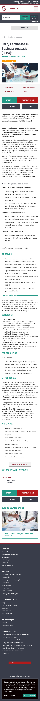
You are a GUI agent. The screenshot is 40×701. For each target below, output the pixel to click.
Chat (31, 106)
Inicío (4, 37)
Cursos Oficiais (7, 591)
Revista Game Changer (9, 605)
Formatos (5, 563)
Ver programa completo (19, 464)
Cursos (25, 17)
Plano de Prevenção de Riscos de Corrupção (17, 645)
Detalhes (24, 28)
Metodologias (6, 560)
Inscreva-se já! (28, 100)
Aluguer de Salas (7, 625)
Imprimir (12, 106)
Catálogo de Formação (10, 594)
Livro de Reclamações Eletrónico (13, 640)
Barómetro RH (7, 613)
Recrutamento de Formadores (12, 651)
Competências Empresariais (11, 574)
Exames (4, 623)
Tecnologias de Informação (11, 580)
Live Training (9, 61)
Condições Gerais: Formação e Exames (15, 634)
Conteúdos (34, 17)
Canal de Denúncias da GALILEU (13, 648)
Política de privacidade (9, 637)
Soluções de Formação (10, 554)
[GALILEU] (4, 8)
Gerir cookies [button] (9, 695)
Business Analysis (15, 37)
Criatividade (6, 577)
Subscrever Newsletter (20, 663)
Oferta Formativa (8, 565)
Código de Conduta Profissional (12, 643)
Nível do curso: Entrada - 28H (13, 57)
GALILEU (5, 552)
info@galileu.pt (18, 1)
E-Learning (5, 588)
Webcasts (5, 608)
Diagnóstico (6, 557)
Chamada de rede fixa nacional (27, 3)
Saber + (9, 100)
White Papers (6, 611)
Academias (5, 583)
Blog (3, 603)
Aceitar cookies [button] (29, 695)
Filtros (35, 21)
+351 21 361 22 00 (32, 1)
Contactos (5, 653)
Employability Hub (8, 585)
